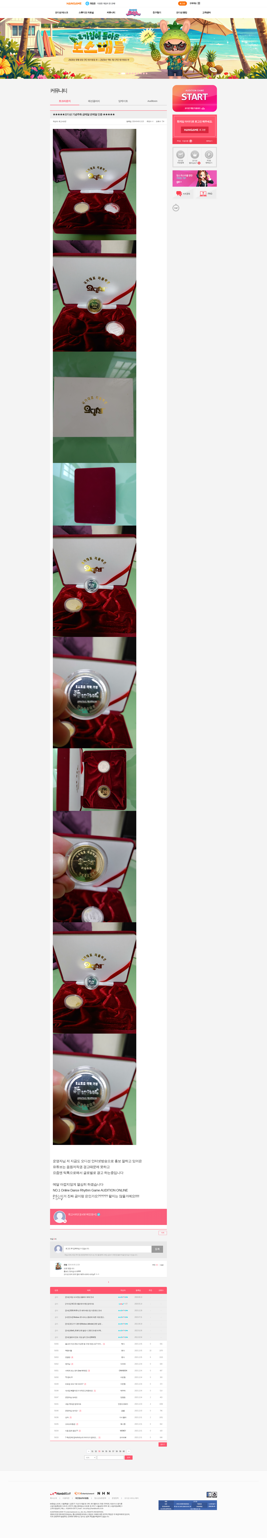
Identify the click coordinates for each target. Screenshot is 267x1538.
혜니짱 (122, 1424)
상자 (68, 1417)
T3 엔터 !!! (68, 1377)
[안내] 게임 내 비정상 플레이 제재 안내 (79, 1297)
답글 (161, 1265)
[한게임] (74, 3)
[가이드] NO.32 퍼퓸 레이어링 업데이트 (79, 1304)
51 (92, 1451)
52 (96, 1451)
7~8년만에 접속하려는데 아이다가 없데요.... (82, 1437)
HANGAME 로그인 (195, 130)
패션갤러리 (94, 101)
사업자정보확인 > (117, 1506)
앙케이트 (123, 101)
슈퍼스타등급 (71, 1424)
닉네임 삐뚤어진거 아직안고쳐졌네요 (80, 1391)
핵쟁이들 (68, 1351)
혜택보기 (209, 141)
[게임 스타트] (194, 95)
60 (123, 1451)
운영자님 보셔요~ (73, 1411)
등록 (157, 1249)
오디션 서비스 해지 (131, 1498)
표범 (65, 1265)
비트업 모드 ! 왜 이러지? (75, 1384)
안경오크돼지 (123, 1404)
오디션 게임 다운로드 (194, 108)
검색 (128, 1457)
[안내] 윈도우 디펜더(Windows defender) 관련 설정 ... (84, 1324)
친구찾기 (157, 12)
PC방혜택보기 (209, 162)
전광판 (69, 1357)
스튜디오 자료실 (86, 12)
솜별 (123, 1411)
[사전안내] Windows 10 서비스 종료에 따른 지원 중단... (85, 1317)
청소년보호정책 (100, 1498)
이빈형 (122, 1377)
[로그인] (182, 3)
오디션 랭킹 (181, 12)
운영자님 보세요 (71, 1397)
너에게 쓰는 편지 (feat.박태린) (77, 1371)
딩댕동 (122, 1397)
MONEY (123, 1431)
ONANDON (123, 1371)
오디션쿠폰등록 (180, 162)
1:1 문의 (183, 193)
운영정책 (115, 1498)
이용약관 (66, 1498)
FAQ (206, 193)
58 (117, 1451)
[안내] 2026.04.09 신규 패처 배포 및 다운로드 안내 (83, 1310)
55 (106, 1451)
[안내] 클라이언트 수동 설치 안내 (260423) (80, 1337)
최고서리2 (62, 121)
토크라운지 (65, 101)
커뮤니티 (111, 12)
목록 (162, 1233)
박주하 (122, 1391)
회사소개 (53, 1498)
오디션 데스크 (61, 12)
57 (113, 1451)
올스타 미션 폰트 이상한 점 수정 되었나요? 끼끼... (85, 1344)
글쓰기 (162, 1444)
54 (103, 1451)
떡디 (123, 1344)
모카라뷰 (123, 1437)
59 (120, 1451)
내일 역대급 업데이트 (73, 1404)
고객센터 (206, 12)
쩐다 (123, 1351)
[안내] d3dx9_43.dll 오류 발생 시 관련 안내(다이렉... (83, 1331)
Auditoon (152, 101)
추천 (153, 1265)
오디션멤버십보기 (193, 162)
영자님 (69, 1364)
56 (110, 1451)
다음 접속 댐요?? (73, 1431)
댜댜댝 (122, 1364)
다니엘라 (123, 1417)
